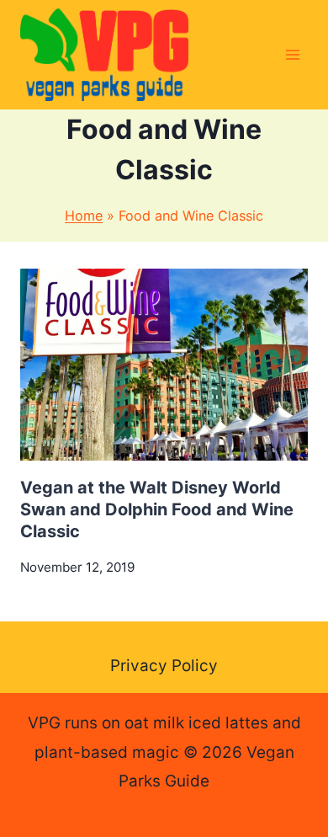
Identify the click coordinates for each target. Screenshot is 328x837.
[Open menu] (292, 54)
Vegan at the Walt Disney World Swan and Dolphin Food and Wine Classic (157, 509)
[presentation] (164, 365)
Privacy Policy (164, 665)
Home (84, 215)
